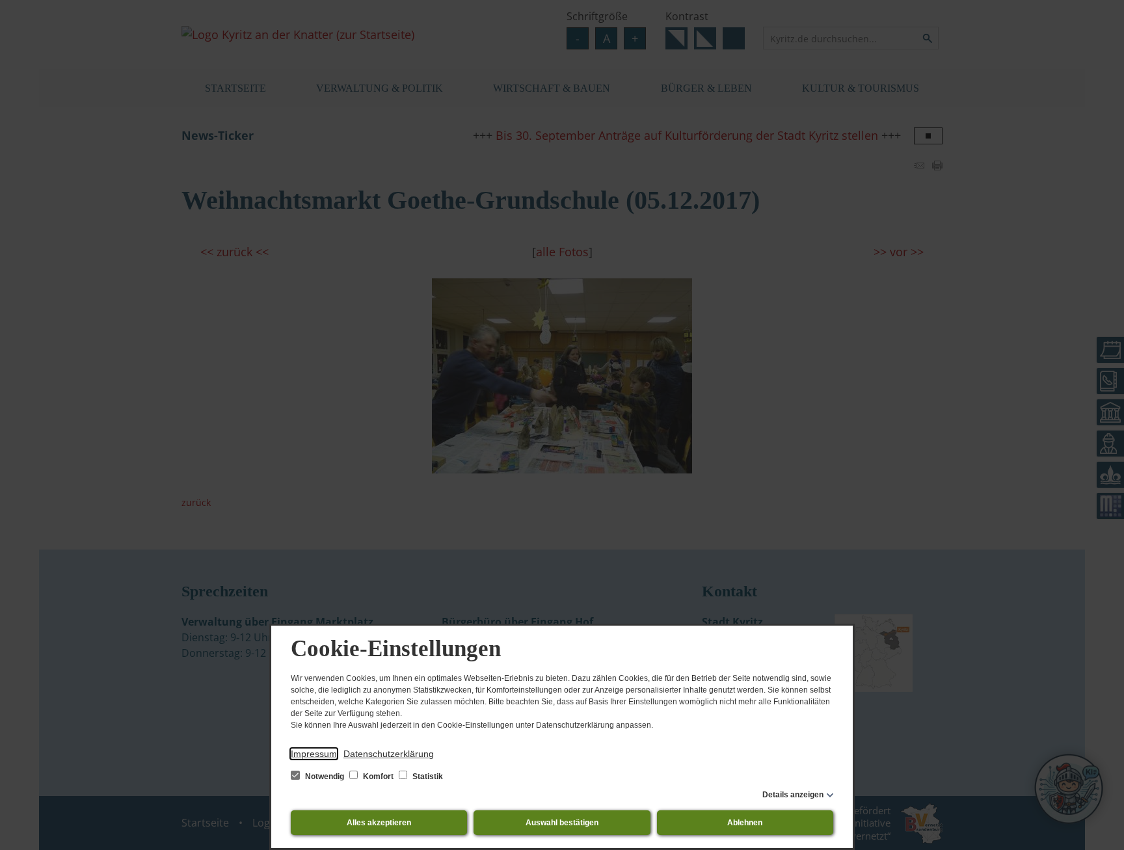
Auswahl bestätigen (562, 822)
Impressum (314, 754)
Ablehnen (744, 822)
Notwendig (324, 776)
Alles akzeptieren (379, 822)
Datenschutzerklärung (388, 754)
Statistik (426, 776)
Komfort (378, 776)
